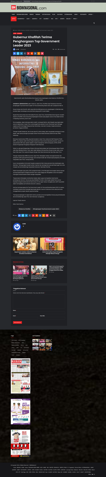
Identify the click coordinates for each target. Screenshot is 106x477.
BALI (52, 18)
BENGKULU (56, 467)
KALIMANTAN (21, 18)
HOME (22, 467)
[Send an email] (18, 49)
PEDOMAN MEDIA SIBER (22, 14)
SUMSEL (70, 472)
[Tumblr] (24, 53)
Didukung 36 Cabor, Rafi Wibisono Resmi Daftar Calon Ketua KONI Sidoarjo (39, 277)
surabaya (18, 355)
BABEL (44, 467)
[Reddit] (31, 53)
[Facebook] (14, 53)
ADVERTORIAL (88, 472)
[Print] (54, 215)
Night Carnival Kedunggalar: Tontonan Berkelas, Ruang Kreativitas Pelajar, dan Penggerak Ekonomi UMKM (56, 268)
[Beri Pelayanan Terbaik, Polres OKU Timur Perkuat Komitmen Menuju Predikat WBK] (49, 345)
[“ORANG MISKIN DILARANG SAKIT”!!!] (49, 349)
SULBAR (50, 472)
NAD (27, 472)
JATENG (90, 14)
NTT (41, 18)
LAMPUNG (63, 469)
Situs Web (42, 315)
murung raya (25, 350)
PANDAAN (38, 14)
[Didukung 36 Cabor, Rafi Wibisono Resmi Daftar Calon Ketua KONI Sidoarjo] (39, 270)
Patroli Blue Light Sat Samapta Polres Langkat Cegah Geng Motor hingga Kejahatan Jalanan (52, 1)
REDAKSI (32, 14)
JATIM (13, 18)
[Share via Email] (50, 215)
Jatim (17, 347)
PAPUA (74, 18)
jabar (27, 345)
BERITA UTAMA (63, 467)
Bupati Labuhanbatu (16, 342)
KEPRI (58, 469)
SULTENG (55, 472)
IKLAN (53, 14)
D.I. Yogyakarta (70, 467)
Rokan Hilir (60, 472)
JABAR (75, 14)
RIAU (37, 472)
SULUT (78, 472)
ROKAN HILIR (42, 472)
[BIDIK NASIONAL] (29, 7)
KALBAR (37, 469)
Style (46, 472)
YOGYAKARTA (23, 469)
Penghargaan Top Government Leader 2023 (46, 209)
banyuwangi (14, 340)
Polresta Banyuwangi (16, 352)
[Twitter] (18, 53)
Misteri (93, 469)
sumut (13, 355)
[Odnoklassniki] (38, 53)
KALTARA (46, 469)
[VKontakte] (35, 53)
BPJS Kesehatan (22, 340)
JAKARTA (62, 18)
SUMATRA (34, 18)
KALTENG (50, 469)
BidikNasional (33, 465)
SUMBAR (65, 472)
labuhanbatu (26, 347)
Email (14, 315)
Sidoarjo (24, 352)
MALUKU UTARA (87, 469)
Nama (15, 310)
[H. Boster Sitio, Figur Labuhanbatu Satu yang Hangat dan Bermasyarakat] (35, 341)
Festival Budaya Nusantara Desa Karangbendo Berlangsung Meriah (20, 277)
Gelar (23, 342)
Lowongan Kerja (69, 469)
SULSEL (74, 472)
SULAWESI (46, 18)
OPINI (30, 472)
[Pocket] (42, 53)
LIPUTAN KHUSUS (46, 14)
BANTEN (51, 467)
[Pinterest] (28, 53)
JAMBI (18, 469)
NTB (56, 18)
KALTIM (55, 469)
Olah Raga (60, 14)
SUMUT (82, 472)
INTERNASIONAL (68, 14)
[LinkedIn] (21, 53)
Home (13, 14)
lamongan (14, 350)
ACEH (28, 18)
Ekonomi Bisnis (78, 467)
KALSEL (41, 469)
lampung (19, 350)
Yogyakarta (83, 14)
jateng (13, 347)
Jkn (21, 347)
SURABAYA (19, 33)
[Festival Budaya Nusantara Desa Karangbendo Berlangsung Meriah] (21, 270)
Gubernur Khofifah (25, 209)
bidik (17, 49)
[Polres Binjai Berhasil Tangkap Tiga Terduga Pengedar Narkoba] (42, 349)
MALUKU (68, 18)
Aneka (26, 467)
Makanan (76, 469)
